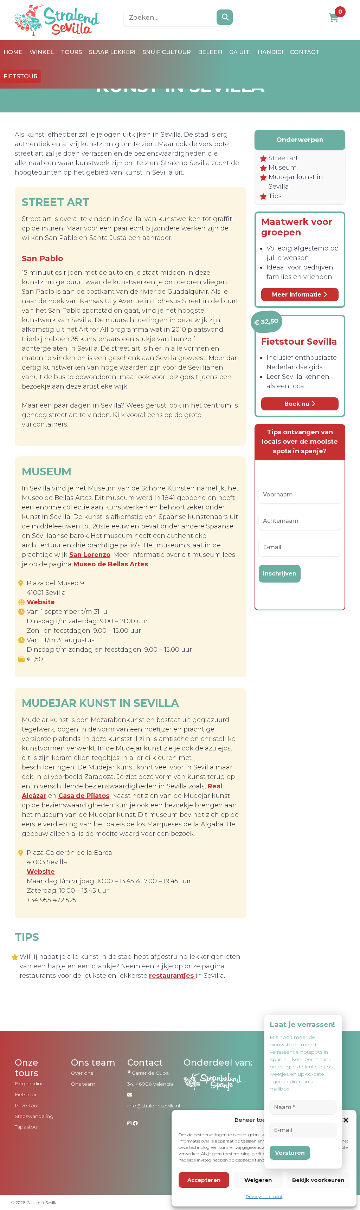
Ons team (83, 1084)
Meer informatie (297, 294)
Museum (283, 167)
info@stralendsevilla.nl (153, 1105)
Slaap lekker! (112, 52)
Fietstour (21, 76)
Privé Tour (27, 1105)
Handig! (270, 52)
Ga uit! (240, 52)
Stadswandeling (34, 1116)
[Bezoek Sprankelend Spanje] (222, 1088)
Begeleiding (30, 1083)
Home (13, 52)
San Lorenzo (89, 555)
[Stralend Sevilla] (57, 20)
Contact (304, 52)
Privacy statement (264, 1196)
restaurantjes (172, 976)
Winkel (42, 52)
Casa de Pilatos (83, 796)
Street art (283, 158)
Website (41, 602)
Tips (275, 196)
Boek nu (297, 404)
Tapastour (27, 1127)
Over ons (82, 1073)
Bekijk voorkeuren (318, 1180)
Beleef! (210, 52)
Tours (71, 52)
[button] (345, 1120)
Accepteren (203, 1180)
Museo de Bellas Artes (110, 564)
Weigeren (258, 1180)
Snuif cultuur (166, 52)
